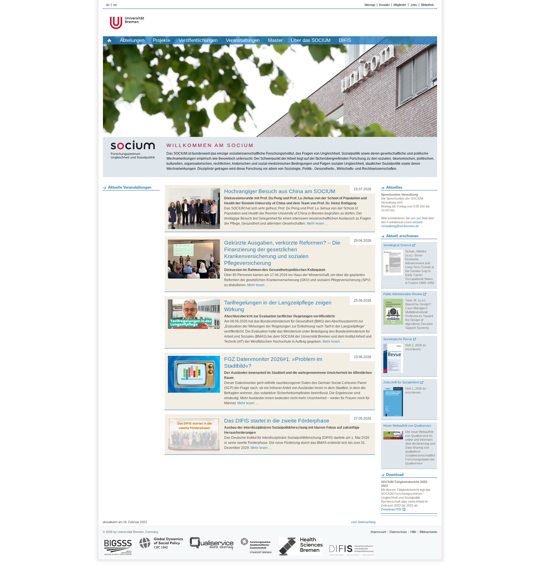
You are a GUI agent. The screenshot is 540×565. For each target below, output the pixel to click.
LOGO (146, 23)
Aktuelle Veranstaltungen (129, 187)
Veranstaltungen (243, 40)
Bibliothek (427, 4)
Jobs (413, 4)
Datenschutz (398, 532)
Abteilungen (132, 40)
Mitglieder (399, 4)
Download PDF (391, 509)
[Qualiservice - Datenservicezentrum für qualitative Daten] (211, 546)
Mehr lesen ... (317, 223)
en (115, 4)
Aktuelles (394, 187)
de (107, 4)
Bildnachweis (428, 532)
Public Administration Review (402, 294)
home (109, 40)
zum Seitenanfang (363, 522)
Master (275, 40)
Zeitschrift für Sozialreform (401, 382)
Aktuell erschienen (402, 236)
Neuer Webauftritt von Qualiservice (407, 425)
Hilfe (413, 532)
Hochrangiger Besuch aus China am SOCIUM (279, 191)
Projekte (161, 40)
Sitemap (369, 4)
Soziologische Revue (397, 339)
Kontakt (384, 4)
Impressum (378, 532)
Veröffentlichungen (198, 40)
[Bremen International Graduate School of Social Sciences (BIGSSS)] (118, 547)
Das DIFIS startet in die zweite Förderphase (276, 421)
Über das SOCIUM (310, 40)
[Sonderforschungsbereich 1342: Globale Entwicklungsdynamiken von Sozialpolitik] (161, 546)
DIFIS (345, 40)
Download (395, 475)
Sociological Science (397, 245)
